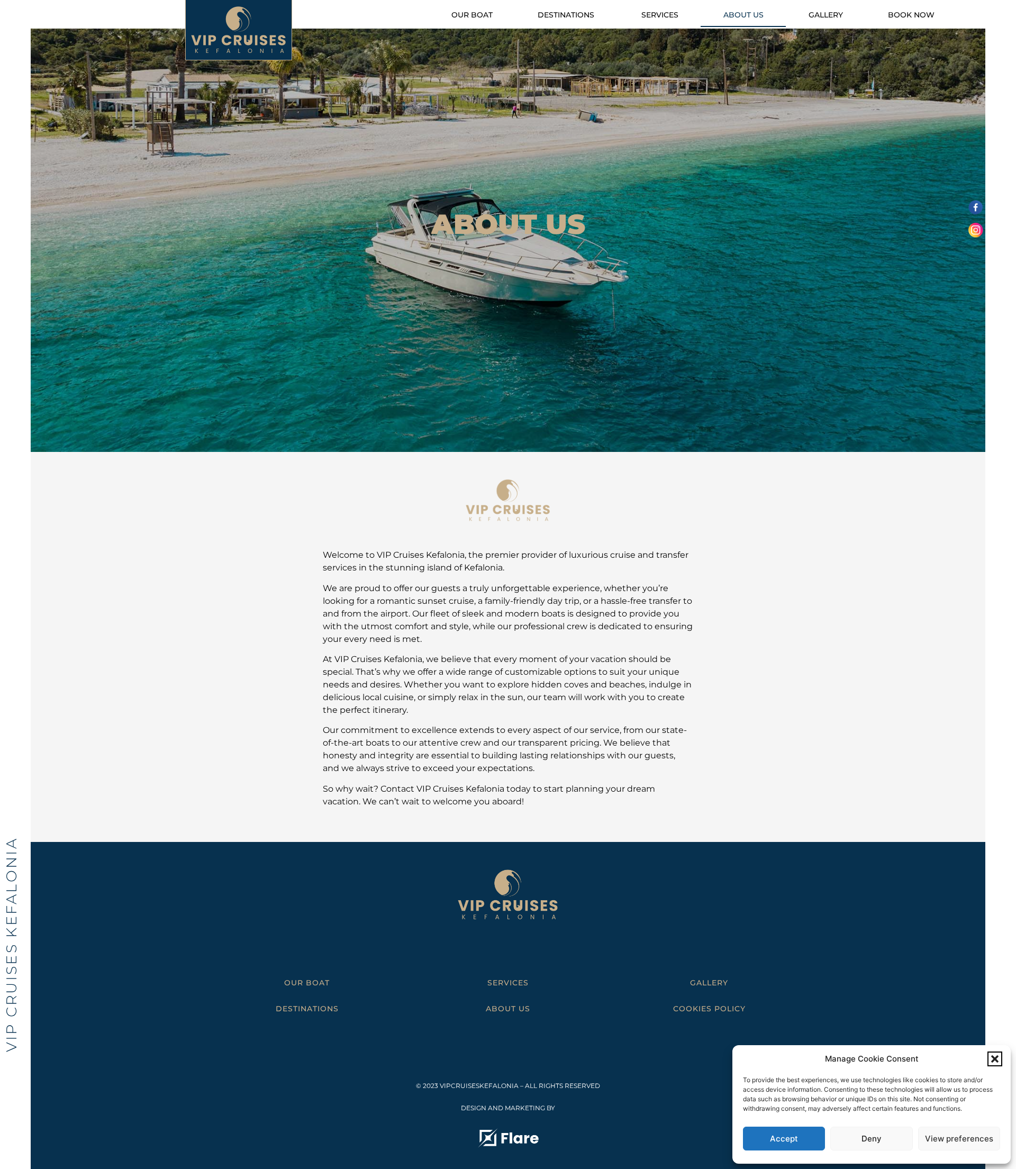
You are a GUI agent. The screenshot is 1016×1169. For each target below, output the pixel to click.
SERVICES (508, 982)
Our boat (472, 15)
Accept (784, 1139)
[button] (995, 1059)
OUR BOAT (307, 982)
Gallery (826, 15)
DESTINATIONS (307, 1008)
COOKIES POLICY (709, 1008)
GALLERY (709, 982)
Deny (871, 1139)
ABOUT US (508, 1008)
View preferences (959, 1139)
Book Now (911, 15)
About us (743, 15)
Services (659, 15)
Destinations (567, 15)
